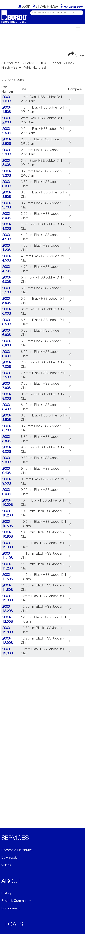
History (6, 893)
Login (26, 6)
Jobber (56, 63)
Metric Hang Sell (34, 67)
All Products (10, 63)
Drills (42, 63)
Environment (10, 908)
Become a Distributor (16, 850)
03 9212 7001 (74, 7)
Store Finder (47, 6)
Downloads (9, 857)
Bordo (29, 63)
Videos (6, 865)
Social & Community (16, 900)
